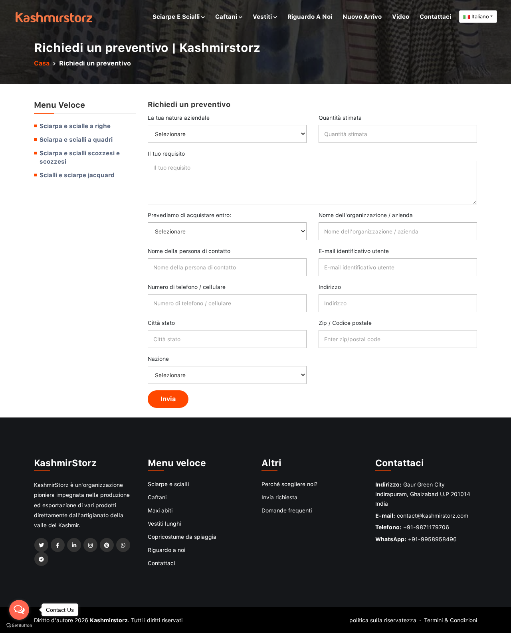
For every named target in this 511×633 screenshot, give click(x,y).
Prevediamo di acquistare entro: (189, 215)
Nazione (158, 358)
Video (400, 16)
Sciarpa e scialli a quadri (76, 139)
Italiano (479, 16)
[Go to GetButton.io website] (19, 625)
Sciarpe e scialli (177, 16)
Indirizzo (330, 287)
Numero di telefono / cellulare (187, 287)
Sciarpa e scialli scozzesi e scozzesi (80, 157)
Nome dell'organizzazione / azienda (366, 215)
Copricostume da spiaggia (182, 536)
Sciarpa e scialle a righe (75, 126)
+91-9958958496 (432, 539)
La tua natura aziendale (179, 117)
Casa (42, 63)
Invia (168, 398)
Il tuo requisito (166, 153)
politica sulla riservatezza (382, 620)
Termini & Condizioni (450, 620)
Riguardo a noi (309, 16)
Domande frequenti (286, 510)
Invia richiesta (279, 497)
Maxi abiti (160, 510)
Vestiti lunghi (164, 523)
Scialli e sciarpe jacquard (77, 175)
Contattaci (435, 16)
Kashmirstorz (109, 620)
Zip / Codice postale (345, 322)
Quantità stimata (340, 117)
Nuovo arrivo (362, 16)
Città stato (161, 322)
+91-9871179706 (426, 527)
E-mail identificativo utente (354, 251)
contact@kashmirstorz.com (432, 515)
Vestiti (263, 16)
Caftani (227, 16)
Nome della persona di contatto (189, 251)
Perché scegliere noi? (289, 484)
